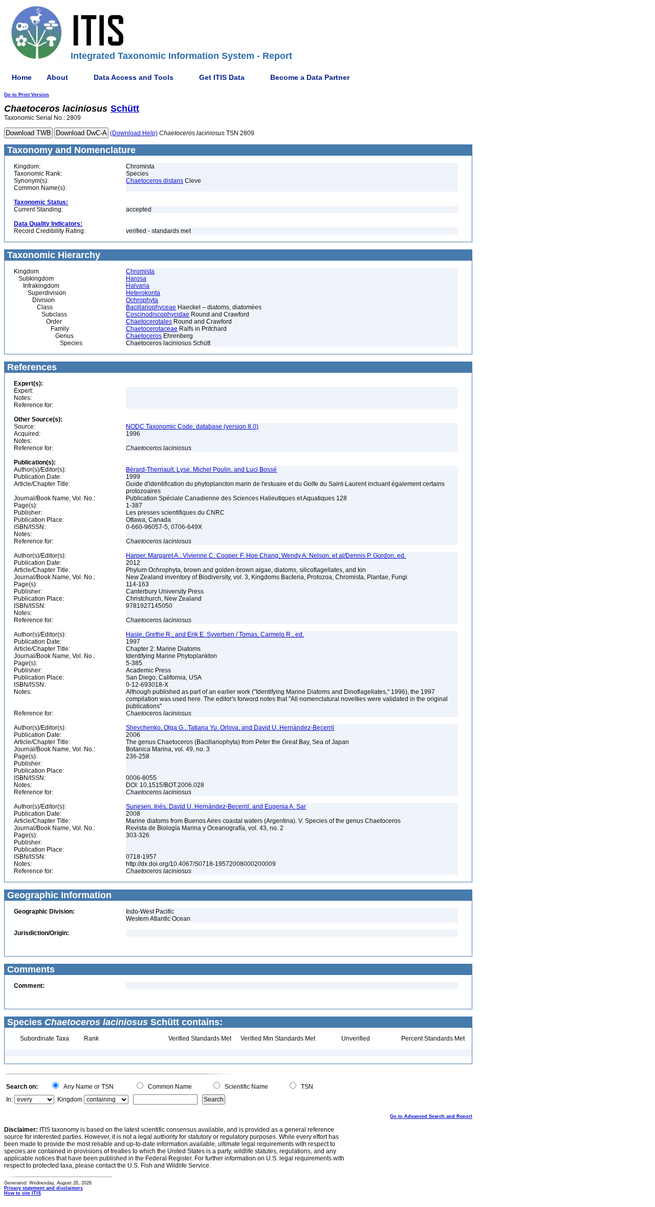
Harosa (136, 278)
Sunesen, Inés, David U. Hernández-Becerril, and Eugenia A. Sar (216, 806)
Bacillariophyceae (151, 307)
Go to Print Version (26, 94)
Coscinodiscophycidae (157, 314)
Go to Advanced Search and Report (431, 1116)
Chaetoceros (144, 336)
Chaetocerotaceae (152, 328)
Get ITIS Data (222, 77)
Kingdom (69, 1099)
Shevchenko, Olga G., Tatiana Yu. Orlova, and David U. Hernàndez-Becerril (230, 727)
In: (9, 1099)
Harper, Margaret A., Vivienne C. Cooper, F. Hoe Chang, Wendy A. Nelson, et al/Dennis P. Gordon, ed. (266, 555)
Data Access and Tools (133, 77)
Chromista (140, 271)
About (57, 77)
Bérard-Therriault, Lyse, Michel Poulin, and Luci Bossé (201, 469)
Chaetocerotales (149, 321)
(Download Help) (134, 133)
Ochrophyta (142, 300)
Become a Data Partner (310, 77)
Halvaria (137, 285)
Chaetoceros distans (154, 180)
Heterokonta (143, 293)
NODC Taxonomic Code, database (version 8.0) (192, 426)
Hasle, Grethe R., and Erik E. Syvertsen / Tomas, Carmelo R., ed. (215, 634)
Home (22, 77)
